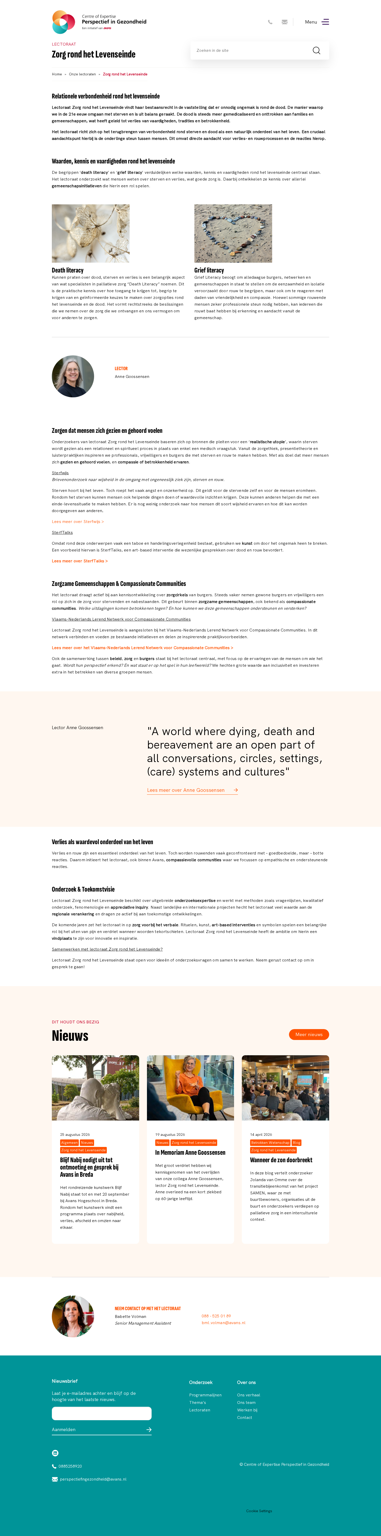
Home (57, 74)
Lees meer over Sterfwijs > (78, 521)
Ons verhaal (248, 1395)
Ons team (246, 1403)
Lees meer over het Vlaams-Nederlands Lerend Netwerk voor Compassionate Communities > (142, 647)
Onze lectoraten (82, 74)
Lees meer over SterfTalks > (80, 561)
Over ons (246, 1382)
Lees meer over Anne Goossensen (186, 790)
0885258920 (70, 1466)
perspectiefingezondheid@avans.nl (93, 1479)
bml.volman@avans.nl (223, 1322)
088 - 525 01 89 (216, 1316)
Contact (244, 1418)
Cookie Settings (259, 1511)
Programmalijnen (202, 1395)
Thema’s (197, 1403)
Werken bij (247, 1410)
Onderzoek (201, 1382)
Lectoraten (199, 1410)
